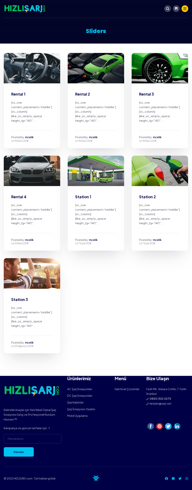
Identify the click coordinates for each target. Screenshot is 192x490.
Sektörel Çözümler (127, 389)
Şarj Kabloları (75, 402)
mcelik (29, 137)
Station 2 (147, 196)
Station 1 (83, 196)
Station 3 (19, 299)
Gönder (18, 452)
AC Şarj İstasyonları (79, 389)
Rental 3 (146, 94)
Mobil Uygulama (77, 415)
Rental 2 (82, 94)
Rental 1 (18, 94)
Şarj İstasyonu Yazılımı (81, 409)
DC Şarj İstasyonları (79, 395)
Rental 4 (18, 196)
